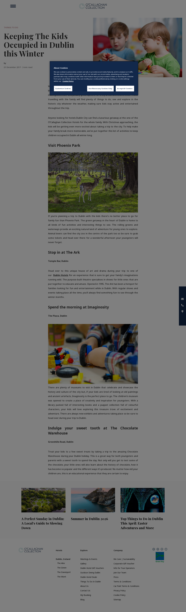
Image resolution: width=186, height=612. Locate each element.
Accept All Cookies (124, 88)
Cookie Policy (68, 81)
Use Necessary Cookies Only (100, 88)
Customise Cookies (63, 88)
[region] (94, 78)
